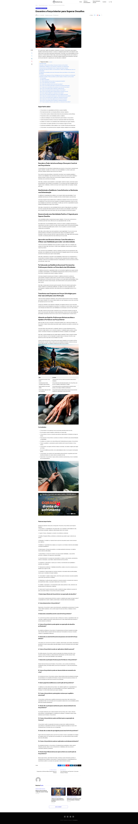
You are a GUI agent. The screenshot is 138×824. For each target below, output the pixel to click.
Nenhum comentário (49, 15)
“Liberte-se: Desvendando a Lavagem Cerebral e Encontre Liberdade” (57, 800)
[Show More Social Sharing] (101, 15)
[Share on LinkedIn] (99, 15)
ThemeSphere (75, 820)
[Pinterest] (32, 61)
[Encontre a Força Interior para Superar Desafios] (58, 33)
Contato (104, 1)
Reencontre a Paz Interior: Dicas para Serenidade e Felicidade (74, 799)
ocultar (50, 61)
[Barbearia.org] (57, 2)
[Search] (111, 2)
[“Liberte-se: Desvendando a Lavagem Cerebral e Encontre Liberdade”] (58, 792)
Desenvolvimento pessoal (96, 2)
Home (80, 1)
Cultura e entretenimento (87, 2)
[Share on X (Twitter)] (96, 15)
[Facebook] (32, 53)
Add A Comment (58, 806)
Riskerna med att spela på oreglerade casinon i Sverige (42, 791)
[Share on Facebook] (94, 15)
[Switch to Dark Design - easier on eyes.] (109, 1)
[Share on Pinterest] (98, 15)
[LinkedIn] (32, 58)
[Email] (32, 64)
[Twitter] (32, 56)
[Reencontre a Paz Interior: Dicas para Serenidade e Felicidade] (74, 792)
